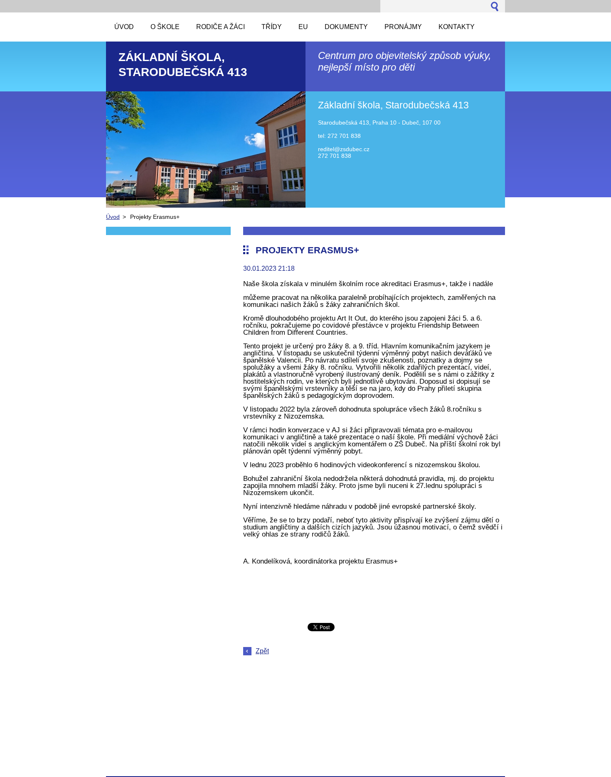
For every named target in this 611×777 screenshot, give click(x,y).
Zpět (262, 650)
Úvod (113, 216)
